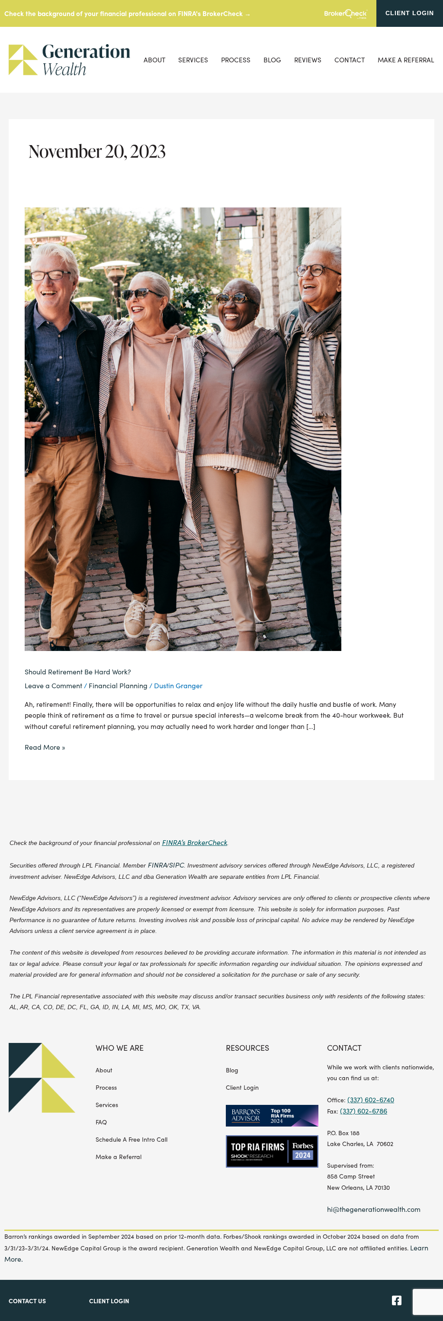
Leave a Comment (53, 685)
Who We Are (120, 1048)
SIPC (176, 864)
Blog (272, 59)
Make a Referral (406, 59)
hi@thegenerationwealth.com (374, 1209)
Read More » (45, 746)
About (154, 59)
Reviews (307, 59)
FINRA (157, 864)
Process (235, 59)
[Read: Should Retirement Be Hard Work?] (183, 428)
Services (193, 59)
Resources (247, 1048)
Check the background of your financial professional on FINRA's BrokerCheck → (127, 13)
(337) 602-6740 (370, 1099)
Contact (349, 59)
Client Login (242, 1087)
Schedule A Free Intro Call (131, 1139)
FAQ (101, 1122)
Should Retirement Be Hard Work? (78, 671)
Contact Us (27, 1300)
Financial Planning (118, 685)
